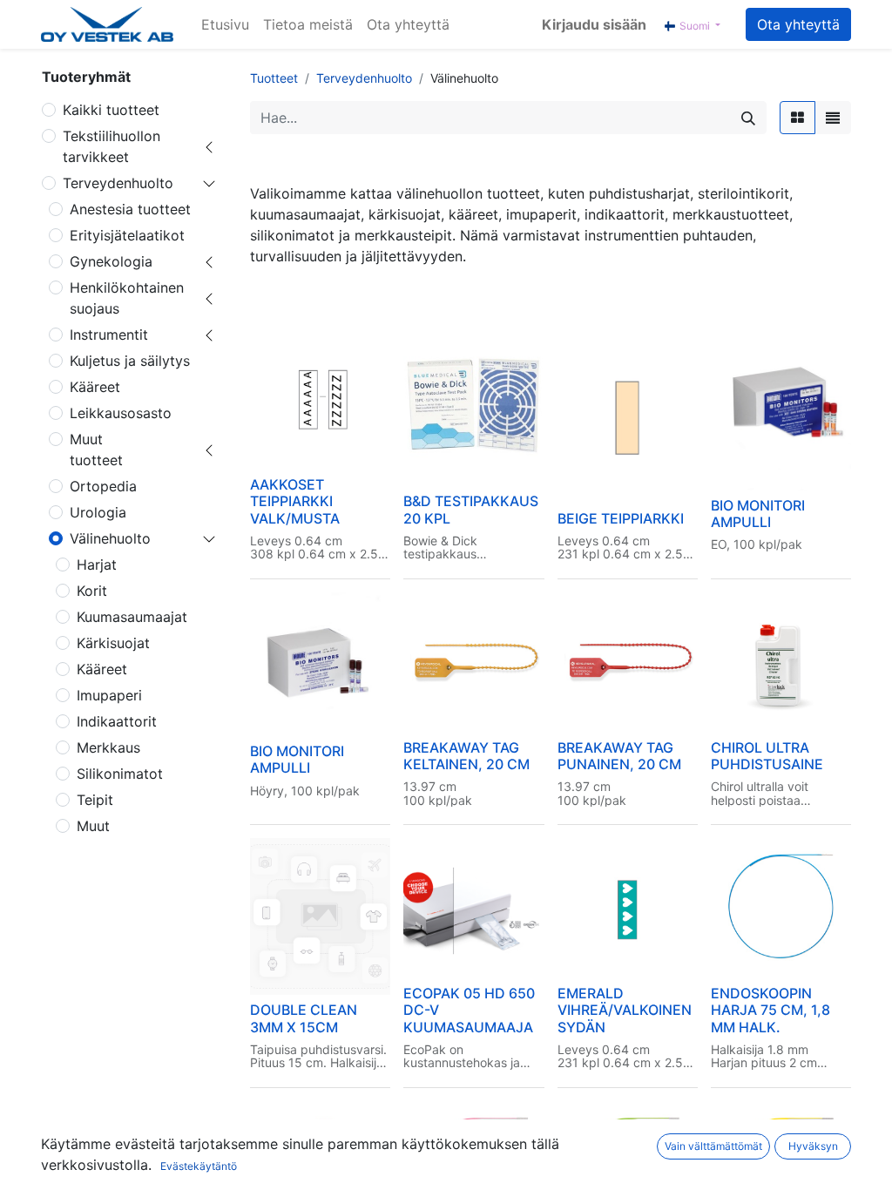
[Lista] (832, 117)
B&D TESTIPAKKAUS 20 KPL (470, 509)
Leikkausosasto (121, 413)
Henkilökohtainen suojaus (127, 298)
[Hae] (748, 117)
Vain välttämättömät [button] (713, 1146)
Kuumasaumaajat (132, 616)
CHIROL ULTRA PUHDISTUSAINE (767, 756)
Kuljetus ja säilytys (130, 360)
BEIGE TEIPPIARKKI (621, 518)
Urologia (98, 512)
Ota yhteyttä (798, 24)
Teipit (95, 799)
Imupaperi (109, 695)
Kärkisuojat (113, 643)
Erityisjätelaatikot (127, 235)
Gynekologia (111, 261)
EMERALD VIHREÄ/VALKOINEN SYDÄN (625, 1009)
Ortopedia (103, 486)
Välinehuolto (110, 538)
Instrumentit (109, 334)
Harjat (97, 564)
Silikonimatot (120, 773)
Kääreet (95, 387)
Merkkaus (108, 747)
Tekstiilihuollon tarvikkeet (111, 146)
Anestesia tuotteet (130, 209)
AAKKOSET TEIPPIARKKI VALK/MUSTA (295, 501)
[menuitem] (225, 24)
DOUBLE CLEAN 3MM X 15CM (303, 1018)
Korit (92, 590)
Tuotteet (274, 78)
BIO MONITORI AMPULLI (758, 514)
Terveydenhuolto (118, 183)
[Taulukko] (797, 117)
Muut (93, 826)
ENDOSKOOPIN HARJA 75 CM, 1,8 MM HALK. (770, 1009)
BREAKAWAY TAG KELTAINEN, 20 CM (466, 756)
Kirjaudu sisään (594, 24)
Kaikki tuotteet (111, 109)
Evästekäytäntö (198, 1166)
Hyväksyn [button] (813, 1146)
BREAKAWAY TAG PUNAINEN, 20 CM (619, 756)
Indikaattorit (117, 721)
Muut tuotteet (96, 449)
